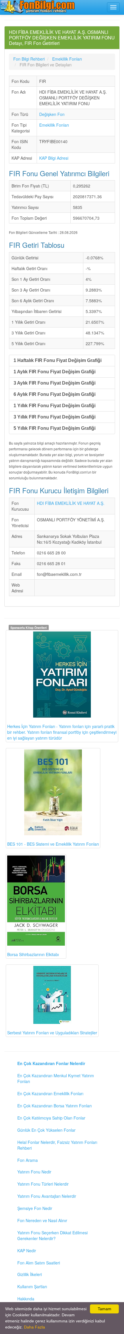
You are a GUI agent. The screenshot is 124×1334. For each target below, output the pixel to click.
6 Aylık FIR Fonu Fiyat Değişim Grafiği (54, 394)
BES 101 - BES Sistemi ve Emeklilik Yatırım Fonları (53, 844)
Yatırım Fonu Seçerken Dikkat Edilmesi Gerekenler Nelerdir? (52, 1235)
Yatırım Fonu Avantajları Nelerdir (46, 1196)
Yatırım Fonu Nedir (34, 1172)
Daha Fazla (34, 1327)
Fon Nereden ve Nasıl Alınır (42, 1220)
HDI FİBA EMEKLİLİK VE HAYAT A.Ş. (70, 503)
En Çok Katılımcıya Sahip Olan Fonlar (51, 1118)
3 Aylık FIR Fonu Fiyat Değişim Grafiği (54, 383)
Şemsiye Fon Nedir (34, 1208)
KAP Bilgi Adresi (53, 158)
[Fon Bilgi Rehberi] (37, 6)
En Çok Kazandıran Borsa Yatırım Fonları (54, 1106)
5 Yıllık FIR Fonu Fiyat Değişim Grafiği (54, 428)
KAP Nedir (26, 1250)
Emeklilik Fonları (54, 125)
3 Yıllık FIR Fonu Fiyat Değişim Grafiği (54, 416)
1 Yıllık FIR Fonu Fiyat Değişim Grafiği (54, 405)
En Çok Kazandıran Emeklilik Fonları (50, 1093)
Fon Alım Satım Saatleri (38, 1263)
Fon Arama (27, 1160)
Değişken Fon (52, 114)
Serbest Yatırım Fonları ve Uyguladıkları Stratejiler (52, 1032)
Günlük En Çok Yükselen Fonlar (46, 1130)
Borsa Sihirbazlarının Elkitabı (33, 954)
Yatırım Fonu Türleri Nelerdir (43, 1184)
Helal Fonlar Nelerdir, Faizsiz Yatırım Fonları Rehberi (57, 1145)
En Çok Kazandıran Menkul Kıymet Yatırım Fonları (55, 1078)
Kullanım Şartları (32, 1286)
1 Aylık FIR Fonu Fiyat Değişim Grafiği (54, 371)
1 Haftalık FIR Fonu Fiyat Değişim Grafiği (58, 360)
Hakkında (25, 1299)
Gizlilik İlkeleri (29, 1274)
